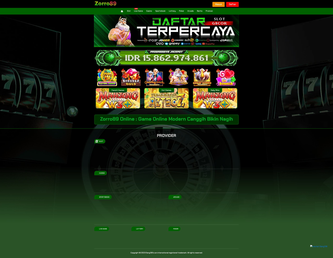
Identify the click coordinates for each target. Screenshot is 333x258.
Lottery (172, 11)
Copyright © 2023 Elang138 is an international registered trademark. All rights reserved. (167, 253)
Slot (129, 11)
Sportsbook (160, 11)
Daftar (232, 4)
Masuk (218, 4)
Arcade (190, 11)
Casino (149, 11)
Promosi (209, 11)
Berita (199, 11)
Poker (181, 11)
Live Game (138, 11)
